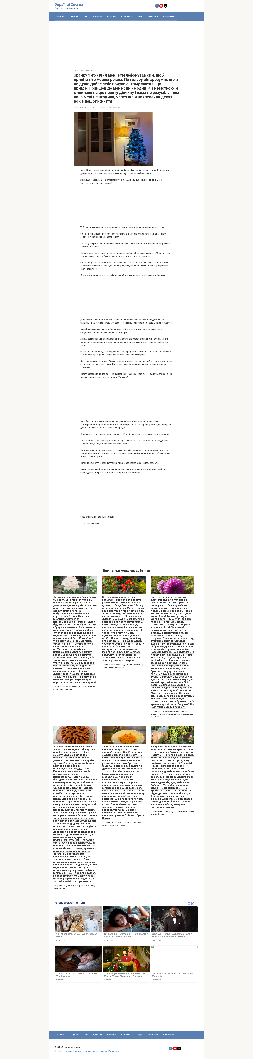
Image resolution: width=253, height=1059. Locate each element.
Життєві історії (114, 107)
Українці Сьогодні (70, 4)
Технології (153, 16)
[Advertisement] (126, 42)
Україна (74, 16)
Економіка (126, 16)
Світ (86, 16)
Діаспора (97, 16)
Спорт (139, 16)
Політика (111, 16)
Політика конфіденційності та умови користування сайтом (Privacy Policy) (88, 1051)
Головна (61, 16)
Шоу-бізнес (168, 16)
